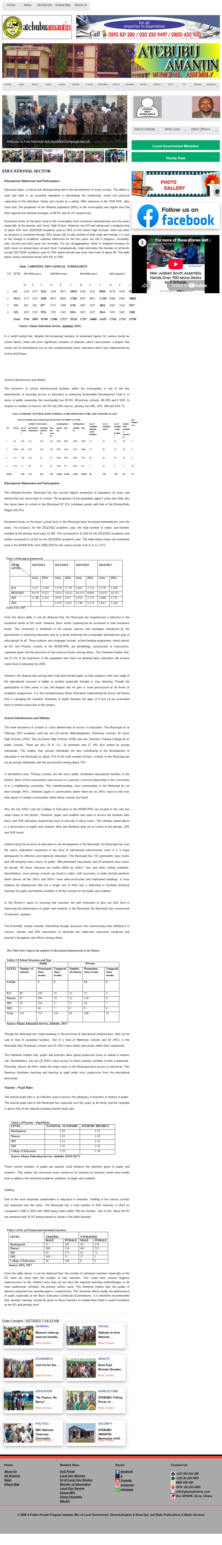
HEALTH (103, 1358)
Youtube (126, 1480)
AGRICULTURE (108, 1391)
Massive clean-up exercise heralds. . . (48, 1337)
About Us (10, 1471)
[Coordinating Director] (205, 107)
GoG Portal (67, 1471)
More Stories (44, 1343)
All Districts (12, 1475)
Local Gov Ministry (72, 1475)
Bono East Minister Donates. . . (110, 1369)
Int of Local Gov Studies (76, 1480)
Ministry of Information (75, 1484)
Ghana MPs (67, 1492)
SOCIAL (103, 1326)
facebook (126, 1471)
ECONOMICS (44, 1358)
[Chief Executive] (146, 107)
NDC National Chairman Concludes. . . (45, 1434)
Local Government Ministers (176, 146)
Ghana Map (12, 1484)
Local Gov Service (72, 1488)
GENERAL (42, 1326)
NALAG (65, 1501)
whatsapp (126, 1489)
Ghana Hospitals (71, 1496)
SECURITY (105, 1423)
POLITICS (42, 1423)
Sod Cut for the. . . (48, 1365)
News (7, 1480)
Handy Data (175, 158)
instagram (127, 1485)
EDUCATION (44, 1391)
